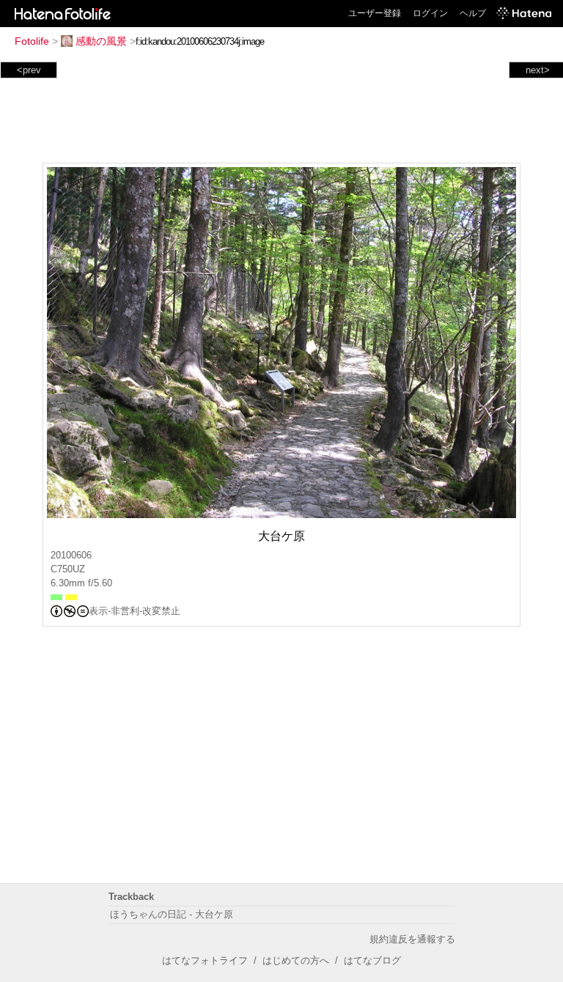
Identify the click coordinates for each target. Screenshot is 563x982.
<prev (29, 69)
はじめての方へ (295, 960)
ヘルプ (473, 13)
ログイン (430, 13)
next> (538, 69)
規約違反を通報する (412, 939)
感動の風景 (101, 41)
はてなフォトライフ (205, 960)
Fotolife (32, 41)
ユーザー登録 (374, 13)
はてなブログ (372, 960)
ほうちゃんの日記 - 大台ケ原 (171, 914)
